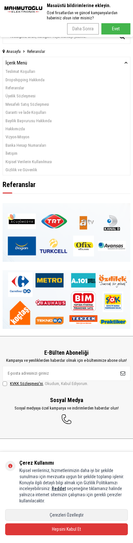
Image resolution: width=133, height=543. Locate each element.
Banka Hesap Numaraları (25, 145)
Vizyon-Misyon (17, 136)
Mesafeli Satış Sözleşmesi (27, 104)
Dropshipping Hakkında (25, 79)
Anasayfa (13, 51)
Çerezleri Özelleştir (67, 515)
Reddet (59, 488)
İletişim (11, 153)
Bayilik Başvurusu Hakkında (28, 120)
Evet (116, 28)
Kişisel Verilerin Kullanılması (28, 161)
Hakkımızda (15, 128)
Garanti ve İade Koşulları (25, 112)
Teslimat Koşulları (20, 71)
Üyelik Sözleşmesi (20, 96)
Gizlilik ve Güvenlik (21, 169)
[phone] (66, 419)
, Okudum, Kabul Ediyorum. (49, 383)
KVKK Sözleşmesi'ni (26, 383)
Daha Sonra (83, 28)
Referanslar (14, 87)
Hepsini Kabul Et (66, 529)
